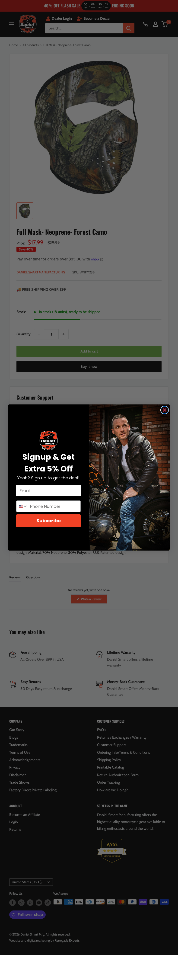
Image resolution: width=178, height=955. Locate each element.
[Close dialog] (164, 410)
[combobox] (22, 506)
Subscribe (48, 520)
